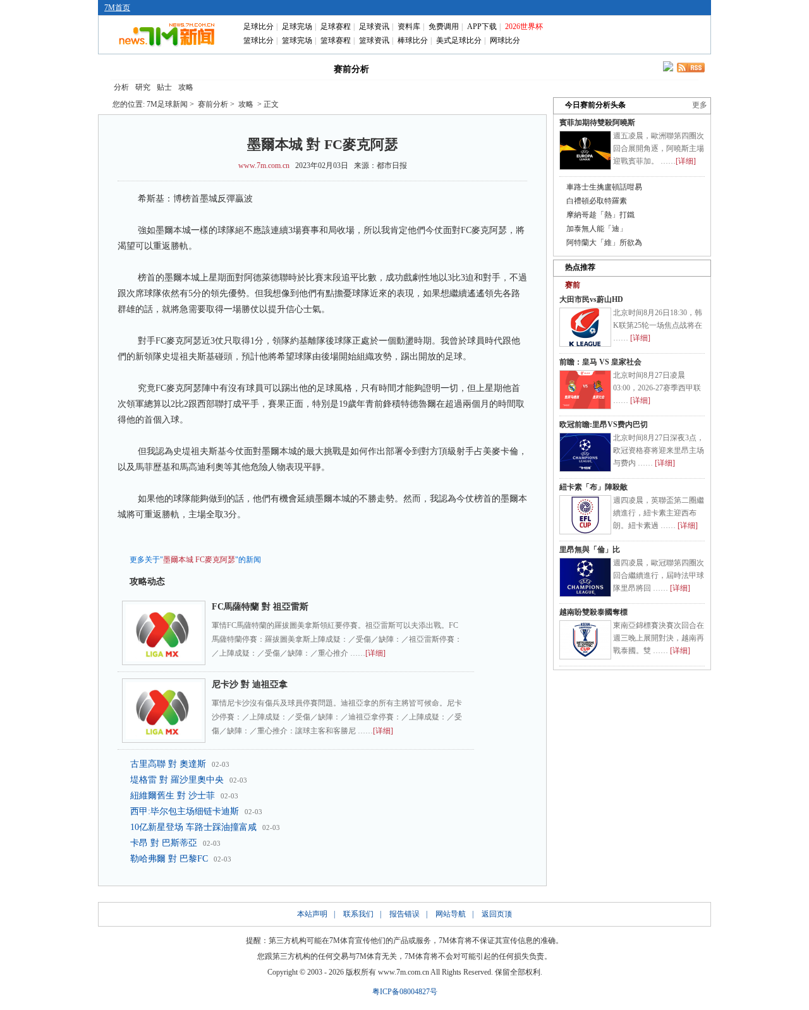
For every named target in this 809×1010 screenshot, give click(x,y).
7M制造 (409, 68)
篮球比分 (258, 40)
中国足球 (240, 68)
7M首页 (117, 7)
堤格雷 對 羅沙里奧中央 (177, 780)
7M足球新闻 (167, 104)
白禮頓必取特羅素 (596, 200)
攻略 (185, 87)
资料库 (409, 26)
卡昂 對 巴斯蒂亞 (163, 843)
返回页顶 (497, 914)
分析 (121, 87)
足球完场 (297, 26)
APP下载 (482, 26)
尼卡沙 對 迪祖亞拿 (250, 684)
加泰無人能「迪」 (596, 228)
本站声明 (312, 914)
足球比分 (258, 26)
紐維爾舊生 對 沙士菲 (172, 795)
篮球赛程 (335, 40)
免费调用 (444, 26)
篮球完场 (297, 40)
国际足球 (186, 68)
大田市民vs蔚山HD (591, 299)
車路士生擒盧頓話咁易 (604, 187)
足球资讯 (374, 26)
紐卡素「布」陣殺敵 (593, 487)
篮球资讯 (374, 40)
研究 (142, 87)
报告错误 (404, 914)
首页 (131, 68)
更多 (699, 104)
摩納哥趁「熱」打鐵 (600, 214)
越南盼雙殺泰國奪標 (593, 612)
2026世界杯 (524, 26)
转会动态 (294, 68)
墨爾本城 (178, 559)
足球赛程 (335, 26)
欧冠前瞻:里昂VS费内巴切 (603, 424)
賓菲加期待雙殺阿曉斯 (597, 122)
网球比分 (505, 40)
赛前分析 (351, 69)
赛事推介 (462, 68)
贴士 (164, 87)
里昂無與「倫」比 (589, 549)
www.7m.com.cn (263, 165)
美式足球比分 (459, 40)
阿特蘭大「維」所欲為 (604, 242)
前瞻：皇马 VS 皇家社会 (600, 362)
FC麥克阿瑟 (215, 559)
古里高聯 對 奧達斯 (168, 764)
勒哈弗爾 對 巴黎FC (169, 858)
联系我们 (358, 914)
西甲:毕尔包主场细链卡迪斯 (184, 811)
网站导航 (450, 914)
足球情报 (517, 68)
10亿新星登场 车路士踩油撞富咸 (193, 827)
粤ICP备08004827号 (404, 991)
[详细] (375, 653)
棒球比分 (413, 40)
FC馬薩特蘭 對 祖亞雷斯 (260, 606)
